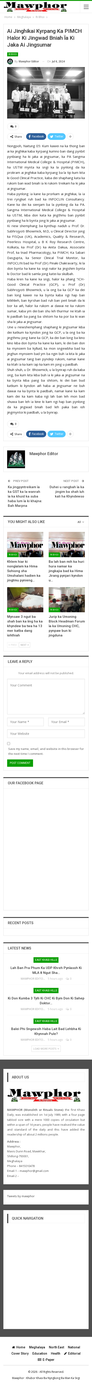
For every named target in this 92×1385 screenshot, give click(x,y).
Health (55, 1353)
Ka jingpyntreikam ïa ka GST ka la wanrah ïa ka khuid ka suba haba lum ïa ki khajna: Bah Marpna (25, 496)
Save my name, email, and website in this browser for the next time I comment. (46, 751)
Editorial (74, 1353)
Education (39, 1353)
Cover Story (20, 1353)
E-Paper (48, 1359)
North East (56, 1347)
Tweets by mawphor (21, 1196)
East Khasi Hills (46, 959)
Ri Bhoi (12, 54)
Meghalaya (37, 1347)
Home (20, 1347)
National (74, 1347)
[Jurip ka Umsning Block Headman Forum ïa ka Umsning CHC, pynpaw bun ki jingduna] (67, 599)
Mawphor (18, 1378)
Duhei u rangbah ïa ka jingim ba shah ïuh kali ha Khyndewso (67, 491)
